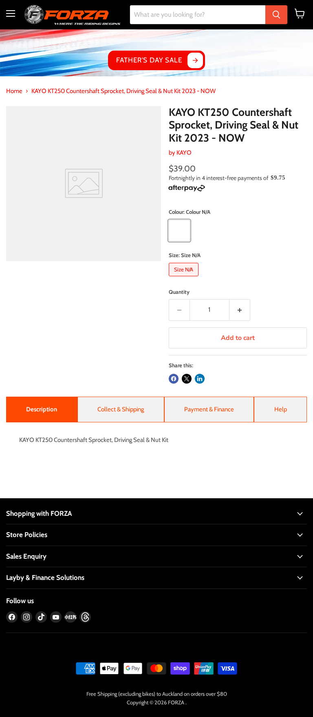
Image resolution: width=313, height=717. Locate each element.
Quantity (179, 292)
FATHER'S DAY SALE (149, 60)
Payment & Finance (209, 409)
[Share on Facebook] (174, 379)
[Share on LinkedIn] (200, 379)
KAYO (184, 152)
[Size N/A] (185, 278)
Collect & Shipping (120, 409)
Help (280, 409)
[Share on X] (187, 379)
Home (14, 91)
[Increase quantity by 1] (239, 309)
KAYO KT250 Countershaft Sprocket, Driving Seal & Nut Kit (93, 440)
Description (41, 409)
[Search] (276, 14)
